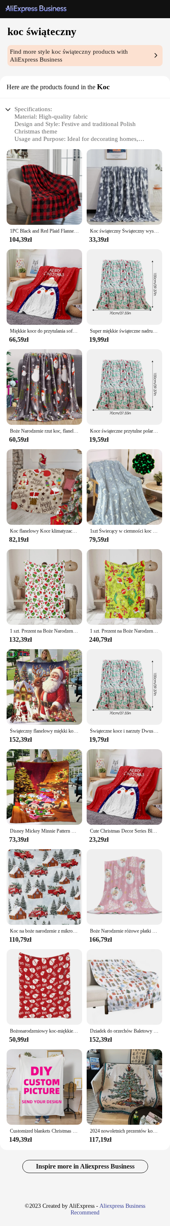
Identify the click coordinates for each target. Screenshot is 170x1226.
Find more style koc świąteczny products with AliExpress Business (69, 55)
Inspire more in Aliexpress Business (85, 1166)
